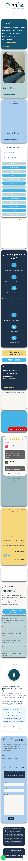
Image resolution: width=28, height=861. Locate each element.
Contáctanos (13, 740)
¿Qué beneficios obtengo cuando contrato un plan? (12, 654)
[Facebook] (10, 767)
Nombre (6, 782)
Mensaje (6, 794)
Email (5, 788)
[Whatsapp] (4, 767)
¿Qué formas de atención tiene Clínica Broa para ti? (11, 641)
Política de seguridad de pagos (14, 855)
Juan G (11, 445)
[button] (14, 13)
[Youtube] (23, 767)
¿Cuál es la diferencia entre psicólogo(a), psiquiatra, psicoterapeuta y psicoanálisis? (13, 620)
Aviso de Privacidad (10, 850)
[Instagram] (17, 767)
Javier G (11, 461)
